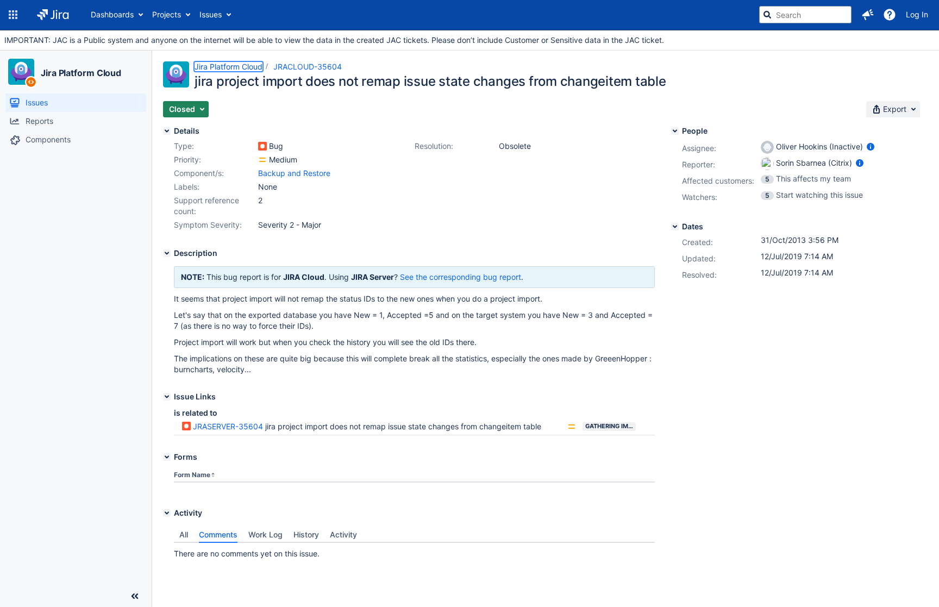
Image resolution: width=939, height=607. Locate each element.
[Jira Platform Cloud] (21, 72)
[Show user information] (870, 146)
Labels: (186, 186)
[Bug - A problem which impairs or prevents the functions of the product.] (262, 146)
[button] (13, 15)
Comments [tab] (218, 534)
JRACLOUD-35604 (307, 66)
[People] (675, 131)
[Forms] (167, 457)
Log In (917, 14)
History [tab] (306, 534)
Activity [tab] (343, 534)
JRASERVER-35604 (228, 426)
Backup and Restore (294, 173)
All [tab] (183, 534)
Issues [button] (210, 14)
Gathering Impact (610, 426)
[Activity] (167, 513)
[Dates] (675, 226)
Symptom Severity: (208, 224)
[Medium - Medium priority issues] (262, 159)
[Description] (167, 253)
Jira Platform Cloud (81, 72)
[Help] (889, 14)
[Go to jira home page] (53, 15)
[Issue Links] (167, 397)
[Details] (167, 131)
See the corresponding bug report (460, 276)
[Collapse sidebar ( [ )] (134, 596)
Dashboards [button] (112, 14)
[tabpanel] (414, 551)
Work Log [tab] (265, 534)
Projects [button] (166, 14)
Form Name (192, 475)
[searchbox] (805, 14)
